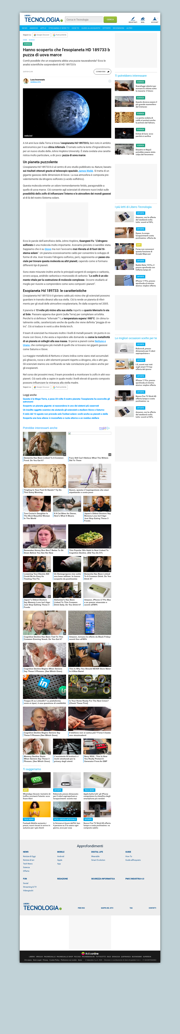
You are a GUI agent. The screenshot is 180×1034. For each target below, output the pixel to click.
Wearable (95, 856)
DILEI (109, 956)
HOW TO (75, 28)
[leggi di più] (109, 81)
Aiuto (80, 960)
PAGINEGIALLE (50, 956)
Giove (48, 249)
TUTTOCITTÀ (101, 956)
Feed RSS (81, 908)
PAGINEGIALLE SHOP (65, 956)
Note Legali (37, 960)
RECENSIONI (118, 28)
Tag (131, 908)
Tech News (27, 864)
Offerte (26, 871)
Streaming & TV (30, 887)
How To (128, 856)
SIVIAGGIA (116, 956)
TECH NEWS (89, 790)
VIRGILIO (39, 956)
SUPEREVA (147, 956)
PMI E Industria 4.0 (134, 879)
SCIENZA (32, 40)
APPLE (43, 28)
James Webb (85, 170)
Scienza (26, 867)
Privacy (45, 960)
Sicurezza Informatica (103, 879)
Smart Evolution (98, 860)
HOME (25, 40)
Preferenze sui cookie (69, 960)
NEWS (24, 28)
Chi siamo (28, 960)
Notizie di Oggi (29, 856)
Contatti (152, 908)
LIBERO (32, 956)
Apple (59, 860)
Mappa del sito (107, 908)
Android (60, 856)
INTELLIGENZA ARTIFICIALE (65, 819)
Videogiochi (28, 890)
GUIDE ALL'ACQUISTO (90, 28)
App (59, 864)
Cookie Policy (54, 960)
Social (25, 883)
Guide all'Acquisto (133, 860)
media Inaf (28, 136)
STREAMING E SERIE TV (59, 28)
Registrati (133, 22)
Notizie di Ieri (28, 860)
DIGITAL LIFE (97, 852)
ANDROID (34, 28)
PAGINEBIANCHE (88, 956)
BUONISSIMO (137, 956)
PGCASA (77, 956)
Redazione (62, 879)
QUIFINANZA (126, 956)
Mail (143, 22)
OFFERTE (107, 28)
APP (25, 790)
